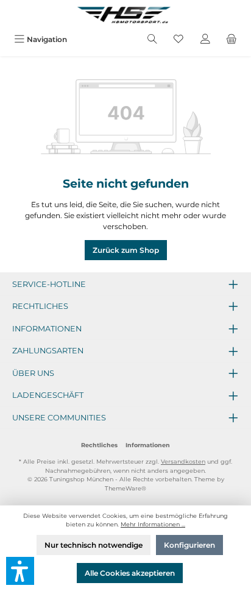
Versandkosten (183, 461)
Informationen (147, 445)
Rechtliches (99, 445)
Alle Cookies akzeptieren (130, 573)
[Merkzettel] (178, 39)
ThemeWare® (125, 488)
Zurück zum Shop (126, 250)
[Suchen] (152, 39)
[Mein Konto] (205, 39)
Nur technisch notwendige (93, 545)
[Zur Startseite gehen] (125, 14)
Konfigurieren (189, 545)
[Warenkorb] (231, 39)
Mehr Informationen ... (153, 524)
